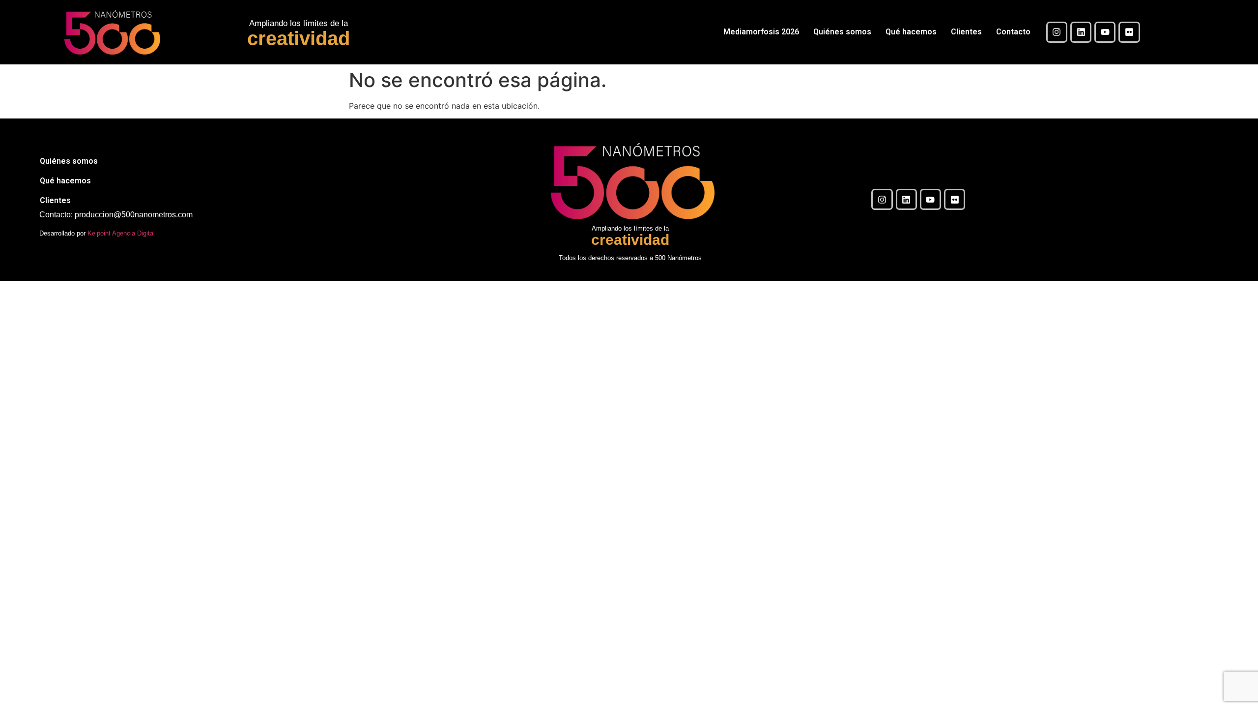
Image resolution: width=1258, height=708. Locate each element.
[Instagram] (1056, 32)
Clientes (966, 31)
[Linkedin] (1080, 32)
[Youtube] (1104, 32)
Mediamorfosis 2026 (761, 31)
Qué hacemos (911, 31)
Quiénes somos (842, 31)
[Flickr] (1129, 32)
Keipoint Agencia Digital (121, 233)
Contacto (1013, 31)
